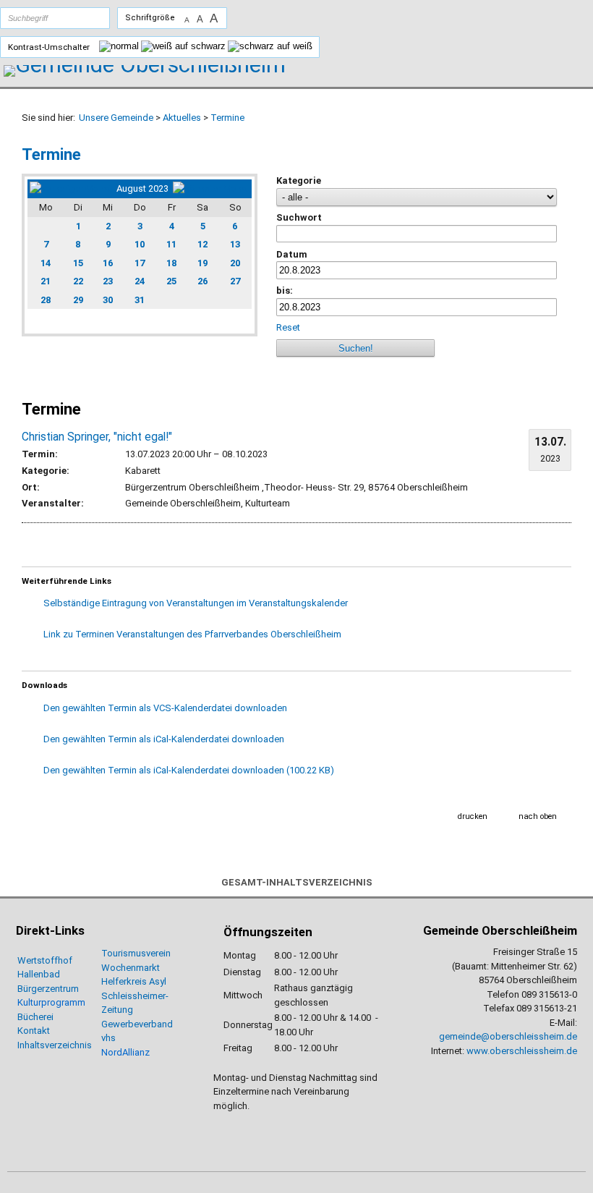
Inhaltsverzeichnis (54, 1045)
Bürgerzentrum (48, 988)
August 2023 (142, 188)
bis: (284, 290)
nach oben (538, 816)
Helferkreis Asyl (133, 981)
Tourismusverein (136, 953)
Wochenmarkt (130, 967)
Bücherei (35, 1016)
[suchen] (84, 18)
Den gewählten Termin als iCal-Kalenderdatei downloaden (163, 739)
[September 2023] (211, 188)
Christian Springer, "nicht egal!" (97, 436)
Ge (107, 1024)
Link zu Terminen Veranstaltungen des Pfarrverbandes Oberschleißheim (192, 634)
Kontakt (33, 1030)
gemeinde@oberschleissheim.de (508, 1036)
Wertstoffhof (44, 960)
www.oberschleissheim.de (521, 1050)
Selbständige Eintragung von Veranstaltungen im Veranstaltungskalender (195, 603)
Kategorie (298, 180)
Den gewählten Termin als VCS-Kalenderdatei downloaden (165, 707)
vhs (108, 1037)
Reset (288, 327)
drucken (472, 816)
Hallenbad (38, 974)
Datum (291, 254)
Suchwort (299, 217)
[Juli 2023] (71, 188)
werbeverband (143, 1024)
